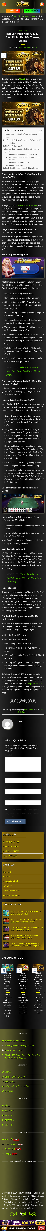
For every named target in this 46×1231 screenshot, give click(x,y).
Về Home (18, 16)
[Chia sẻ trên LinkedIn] (34, 701)
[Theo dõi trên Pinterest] (25, 1214)
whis (35, 47)
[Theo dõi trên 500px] (34, 1214)
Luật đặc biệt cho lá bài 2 (19, 162)
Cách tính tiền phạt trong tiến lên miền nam (22, 168)
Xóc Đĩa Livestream (11, 895)
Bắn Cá (6, 877)
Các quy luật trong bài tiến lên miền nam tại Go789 (22, 150)
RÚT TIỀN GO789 (11, 851)
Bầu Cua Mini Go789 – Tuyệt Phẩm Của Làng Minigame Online (25, 921)
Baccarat (7, 872)
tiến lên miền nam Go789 (26, 206)
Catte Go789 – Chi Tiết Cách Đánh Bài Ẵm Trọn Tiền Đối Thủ (23, 979)
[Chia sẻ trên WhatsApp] (12, 701)
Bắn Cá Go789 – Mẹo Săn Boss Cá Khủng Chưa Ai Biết (25, 913)
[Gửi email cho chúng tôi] (21, 1214)
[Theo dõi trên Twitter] (16, 1214)
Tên (7, 776)
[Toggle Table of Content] (39, 131)
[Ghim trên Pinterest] (30, 701)
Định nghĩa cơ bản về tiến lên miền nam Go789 (21, 135)
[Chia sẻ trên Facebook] (16, 701)
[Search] (42, 4)
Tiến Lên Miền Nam (11, 891)
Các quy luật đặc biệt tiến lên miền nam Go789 (24, 158)
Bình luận (9, 755)
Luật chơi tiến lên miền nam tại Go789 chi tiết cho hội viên (23, 141)
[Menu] (4, 4)
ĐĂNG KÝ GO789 (11, 842)
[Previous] (2, 992)
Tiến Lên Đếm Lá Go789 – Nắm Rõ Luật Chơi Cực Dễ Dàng (24, 578)
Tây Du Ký (7, 886)
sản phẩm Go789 (34, 684)
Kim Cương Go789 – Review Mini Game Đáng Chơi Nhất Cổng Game (26, 944)
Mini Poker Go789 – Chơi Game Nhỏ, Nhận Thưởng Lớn (24, 936)
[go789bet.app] (23, 4)
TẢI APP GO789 (10, 856)
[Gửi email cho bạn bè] (25, 701)
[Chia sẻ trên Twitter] (21, 701)
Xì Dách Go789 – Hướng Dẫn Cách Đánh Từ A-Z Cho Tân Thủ (38, 979)
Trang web (9, 798)
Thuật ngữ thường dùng (14, 146)
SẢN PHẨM (30, 16)
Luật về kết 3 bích (16, 165)
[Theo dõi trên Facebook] (12, 1214)
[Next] (44, 992)
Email (8, 787)
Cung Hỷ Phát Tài (11, 881)
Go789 (22, 79)
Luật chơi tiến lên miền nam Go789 (23, 155)
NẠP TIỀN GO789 (11, 847)
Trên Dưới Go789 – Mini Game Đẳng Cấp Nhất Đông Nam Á (26, 928)
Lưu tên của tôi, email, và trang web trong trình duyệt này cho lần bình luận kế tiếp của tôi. (22, 813)
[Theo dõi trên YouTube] (30, 1214)
